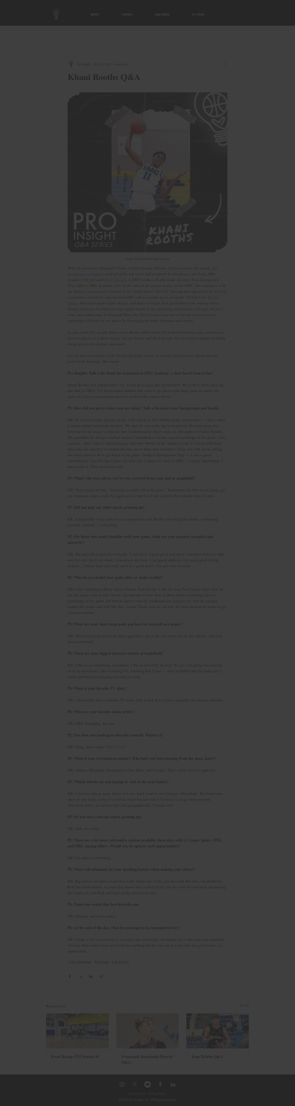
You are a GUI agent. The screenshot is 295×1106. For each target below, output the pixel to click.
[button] (206, 517)
